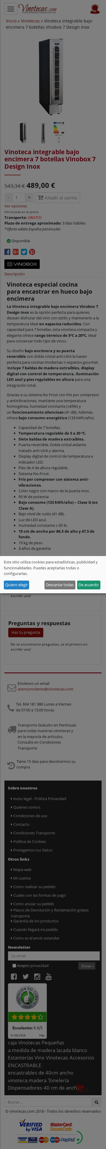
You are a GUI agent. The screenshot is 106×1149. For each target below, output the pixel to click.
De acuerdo (89, 584)
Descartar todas (60, 584)
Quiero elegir (16, 584)
